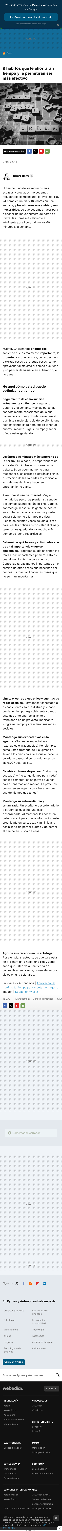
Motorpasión (38, 1447)
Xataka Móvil (10, 1410)
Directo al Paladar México (17, 1508)
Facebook (29, 151)
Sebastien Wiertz (26, 991)
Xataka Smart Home (14, 1419)
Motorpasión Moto (41, 1452)
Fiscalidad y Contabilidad (39, 1322)
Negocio (8, 1342)
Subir (49, 1388)
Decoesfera (10, 1473)
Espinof (36, 1431)
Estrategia (9, 1320)
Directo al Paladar (12, 1447)
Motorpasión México (42, 1508)
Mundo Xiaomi (11, 1424)
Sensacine (37, 1426)
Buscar (58, 1375)
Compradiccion (11, 1478)
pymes (7, 1335)
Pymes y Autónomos (42, 1473)
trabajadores (39, 1348)
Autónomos (38, 1335)
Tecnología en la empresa (12, 1350)
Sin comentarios (15, 151)
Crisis (9, 53)
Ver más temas (13, 1362)
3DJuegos (37, 1405)
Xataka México (11, 1494)
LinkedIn (44, 1283)
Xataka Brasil (10, 1499)
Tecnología (38, 1329)
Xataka (7, 1405)
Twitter (35, 151)
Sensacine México (41, 1499)
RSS (30, 1283)
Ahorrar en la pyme (42, 1342)
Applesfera (9, 1415)
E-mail (47, 151)
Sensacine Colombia (42, 1504)
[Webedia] (13, 1390)
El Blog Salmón (39, 1468)
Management (22, 998)
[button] (22, 176)
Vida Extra (37, 1410)
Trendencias (10, 1468)
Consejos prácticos (43, 998)
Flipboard (41, 151)
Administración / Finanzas (40, 1312)
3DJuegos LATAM (41, 1494)
